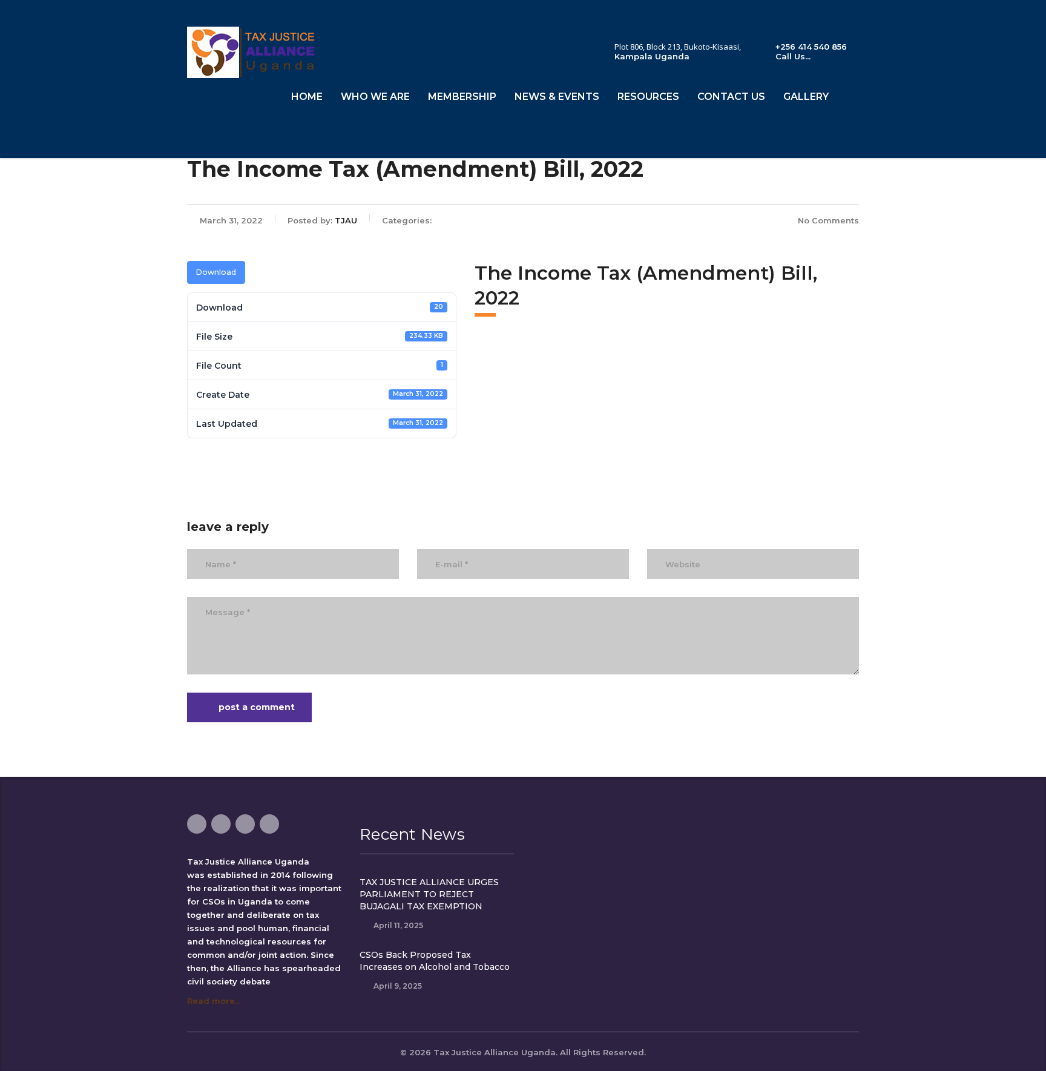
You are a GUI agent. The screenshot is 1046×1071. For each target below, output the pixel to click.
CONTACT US (731, 96)
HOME (307, 96)
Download (216, 272)
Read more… (214, 1001)
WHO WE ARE (375, 96)
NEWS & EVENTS (557, 96)
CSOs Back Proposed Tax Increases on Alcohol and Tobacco (435, 960)
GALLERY (806, 96)
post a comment (257, 707)
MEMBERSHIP (462, 96)
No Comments (828, 220)
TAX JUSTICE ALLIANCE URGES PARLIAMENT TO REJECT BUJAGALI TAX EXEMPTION (429, 894)
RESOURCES (648, 96)
